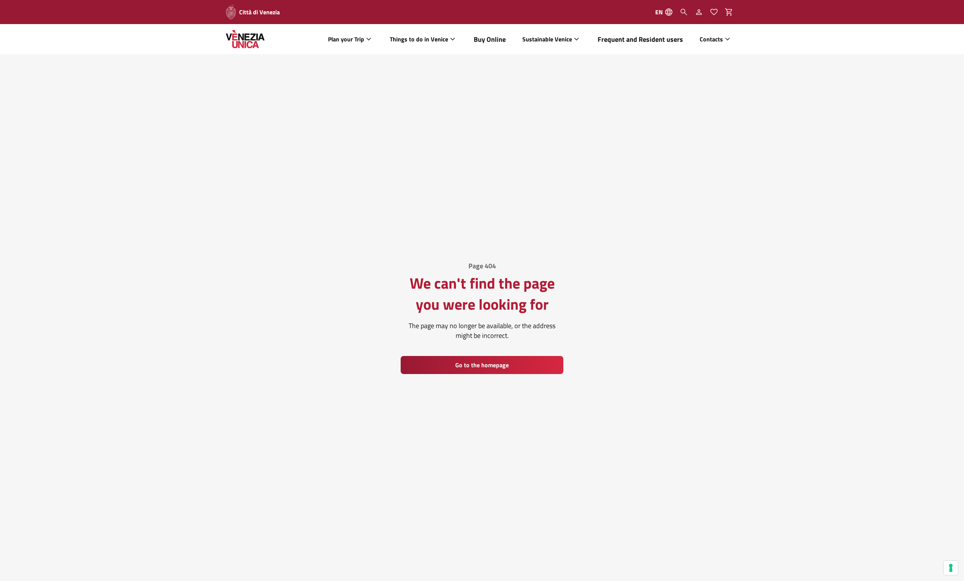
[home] (245, 39)
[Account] (698, 12)
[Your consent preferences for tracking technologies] (951, 568)
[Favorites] (713, 12)
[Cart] (731, 12)
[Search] (683, 12)
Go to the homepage (482, 365)
